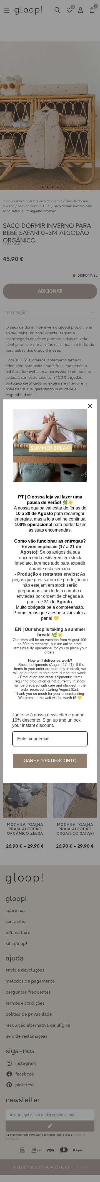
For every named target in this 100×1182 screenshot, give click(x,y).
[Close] (90, 406)
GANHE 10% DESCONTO (50, 760)
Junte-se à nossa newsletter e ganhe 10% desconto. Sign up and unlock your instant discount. (48, 720)
